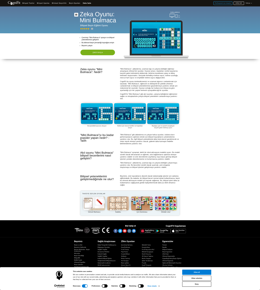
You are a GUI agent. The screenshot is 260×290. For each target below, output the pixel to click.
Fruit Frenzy (125, 249)
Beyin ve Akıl (78, 245)
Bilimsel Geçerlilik (59, 3)
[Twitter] (120, 231)
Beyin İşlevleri (78, 264)
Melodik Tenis (146, 245)
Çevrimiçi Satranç (127, 245)
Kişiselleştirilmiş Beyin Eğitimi (171, 258)
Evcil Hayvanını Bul (148, 249)
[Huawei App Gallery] (147, 231)
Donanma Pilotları (103, 252)
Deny (197, 284)
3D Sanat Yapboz (147, 256)
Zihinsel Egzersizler (168, 256)
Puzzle (144, 263)
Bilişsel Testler (28, 3)
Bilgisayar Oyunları (104, 247)
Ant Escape (124, 260)
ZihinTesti (165, 254)
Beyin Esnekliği (79, 255)
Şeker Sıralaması (147, 260)
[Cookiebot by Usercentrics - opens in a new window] (59, 286)
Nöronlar (77, 253)
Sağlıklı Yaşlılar (102, 249)
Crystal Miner (125, 254)
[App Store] (178, 231)
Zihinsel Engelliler (79, 262)
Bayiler (164, 247)
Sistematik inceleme (104, 263)
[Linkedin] (134, 231)
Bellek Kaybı (78, 260)
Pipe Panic (124, 252)
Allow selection (196, 278)
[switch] (105, 286)
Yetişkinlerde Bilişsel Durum (106, 260)
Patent (164, 245)
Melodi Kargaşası (147, 252)
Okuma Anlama (167, 265)
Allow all (197, 272)
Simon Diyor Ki (126, 265)
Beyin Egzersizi (167, 252)
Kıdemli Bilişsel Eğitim (105, 258)
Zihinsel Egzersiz (167, 260)
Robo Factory (125, 258)
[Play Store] (162, 231)
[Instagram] (129, 231)
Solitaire (123, 256)
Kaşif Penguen (146, 265)
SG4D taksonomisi (104, 265)
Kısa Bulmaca (125, 247)
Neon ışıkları (125, 263)
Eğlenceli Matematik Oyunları (171, 263)
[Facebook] (115, 231)
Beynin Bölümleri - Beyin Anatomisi (82, 250)
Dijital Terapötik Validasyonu (107, 245)
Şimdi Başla (98, 52)
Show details (152, 286)
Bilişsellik (77, 258)
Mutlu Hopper (146, 258)
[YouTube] (124, 231)
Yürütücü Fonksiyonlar (81, 267)
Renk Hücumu (146, 254)
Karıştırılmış (146, 247)
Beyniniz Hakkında (80, 247)
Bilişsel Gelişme (167, 249)
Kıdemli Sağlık (102, 254)
